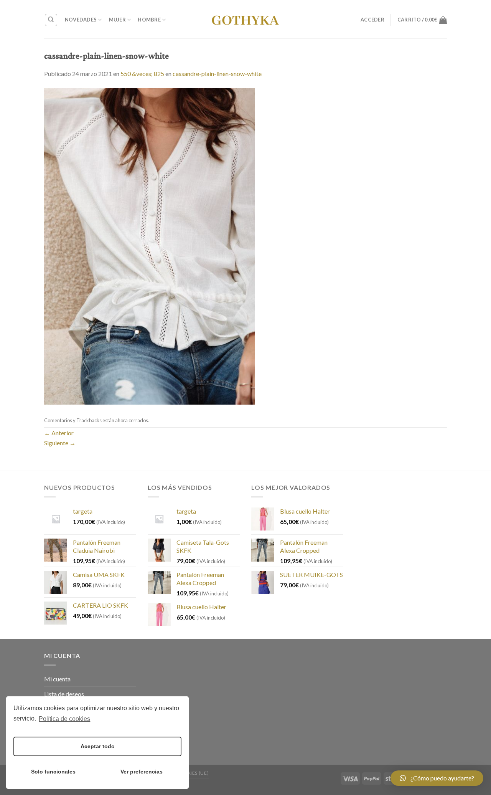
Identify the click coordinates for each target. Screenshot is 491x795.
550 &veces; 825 (142, 73)
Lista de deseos (64, 693)
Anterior (59, 432)
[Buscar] (51, 20)
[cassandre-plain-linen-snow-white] (149, 245)
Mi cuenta (57, 679)
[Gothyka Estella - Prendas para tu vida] (245, 19)
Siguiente (60, 442)
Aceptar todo (98, 746)
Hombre (149, 20)
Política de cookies (64, 719)
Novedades (81, 20)
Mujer (117, 20)
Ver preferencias (141, 772)
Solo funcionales (53, 772)
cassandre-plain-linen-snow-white (217, 73)
